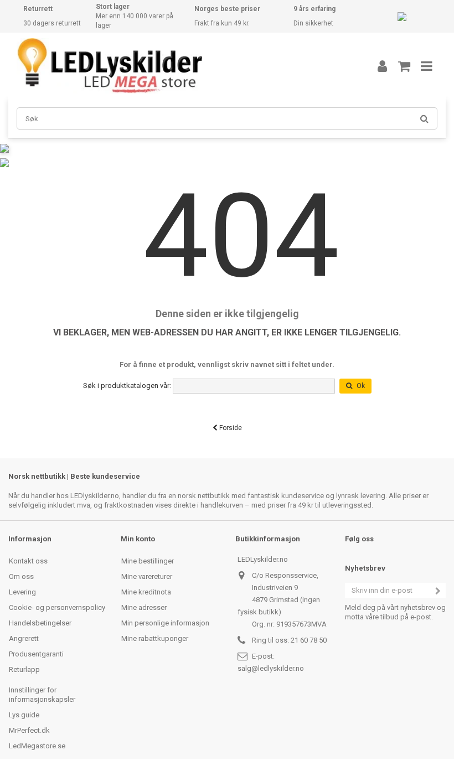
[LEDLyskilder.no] (180, 66)
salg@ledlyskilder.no (271, 668)
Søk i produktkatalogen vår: (127, 385)
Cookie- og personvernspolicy (57, 607)
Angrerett (24, 638)
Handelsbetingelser (40, 623)
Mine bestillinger (147, 561)
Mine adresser (144, 607)
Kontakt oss (28, 561)
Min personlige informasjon (165, 623)
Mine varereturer (146, 576)
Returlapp (24, 669)
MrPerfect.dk (29, 730)
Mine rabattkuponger (154, 638)
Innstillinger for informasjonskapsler (42, 694)
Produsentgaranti (36, 654)
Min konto (138, 539)
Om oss (21, 576)
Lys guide (24, 715)
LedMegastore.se (37, 746)
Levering (22, 592)
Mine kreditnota (146, 592)
